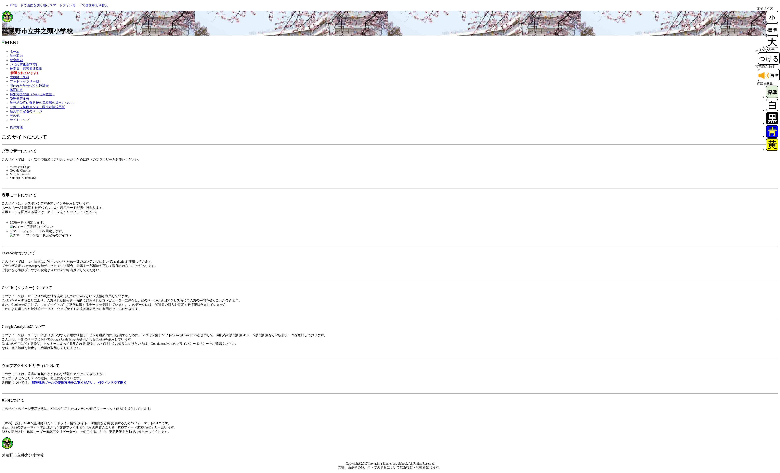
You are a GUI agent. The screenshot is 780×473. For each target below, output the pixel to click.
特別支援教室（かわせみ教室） (32, 94)
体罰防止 (16, 90)
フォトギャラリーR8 (25, 81)
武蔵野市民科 (19, 77)
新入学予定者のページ (26, 111)
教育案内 (16, 60)
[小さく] (772, 22)
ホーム (15, 51)
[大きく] (772, 47)
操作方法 (16, 127)
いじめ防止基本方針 (24, 64)
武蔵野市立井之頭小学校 (37, 31)
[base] (772, 97)
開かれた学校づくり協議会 (29, 85)
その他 (15, 115)
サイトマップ (19, 120)
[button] (30, 5)
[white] (772, 110)
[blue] (772, 136)
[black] (772, 123)
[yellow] (772, 149)
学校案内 (16, 56)
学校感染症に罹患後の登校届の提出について (42, 102)
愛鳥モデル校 (19, 98)
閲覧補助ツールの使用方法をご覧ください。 (79, 382)
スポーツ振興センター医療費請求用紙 (37, 107)
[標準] (772, 34)
